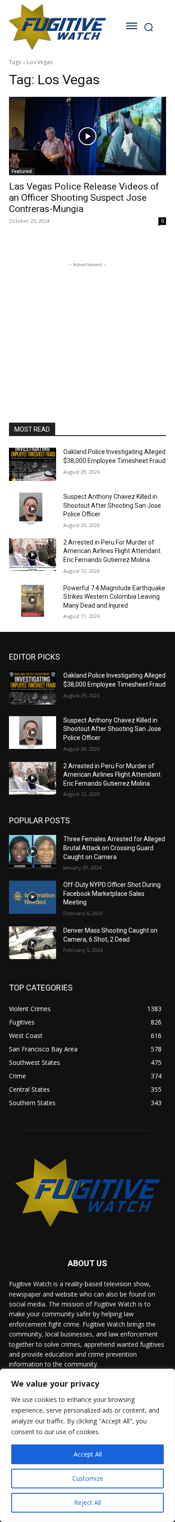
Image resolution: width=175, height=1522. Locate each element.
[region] (87, 1445)
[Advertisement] (87, 325)
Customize (87, 1478)
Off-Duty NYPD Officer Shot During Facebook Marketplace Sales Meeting (112, 893)
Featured (22, 171)
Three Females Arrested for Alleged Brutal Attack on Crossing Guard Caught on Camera (114, 847)
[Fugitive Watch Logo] (56, 26)
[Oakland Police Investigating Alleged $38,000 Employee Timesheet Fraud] (32, 464)
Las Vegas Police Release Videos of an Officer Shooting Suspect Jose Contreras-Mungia (84, 197)
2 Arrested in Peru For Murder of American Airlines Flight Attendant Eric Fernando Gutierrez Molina (112, 551)
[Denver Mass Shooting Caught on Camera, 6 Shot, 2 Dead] (32, 943)
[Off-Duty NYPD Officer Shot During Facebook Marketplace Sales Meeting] (32, 897)
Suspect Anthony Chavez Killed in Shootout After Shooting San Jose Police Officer (112, 505)
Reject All (87, 1502)
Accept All (88, 1454)
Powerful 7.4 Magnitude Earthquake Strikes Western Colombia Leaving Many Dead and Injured (114, 596)
